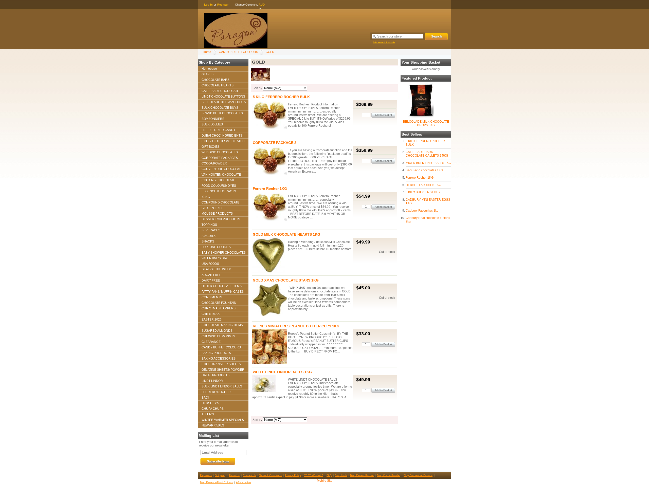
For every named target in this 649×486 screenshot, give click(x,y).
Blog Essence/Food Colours (216, 482)
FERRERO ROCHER (216, 392)
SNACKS (208, 241)
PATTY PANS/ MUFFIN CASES (223, 291)
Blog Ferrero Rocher (362, 475)
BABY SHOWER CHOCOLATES (224, 252)
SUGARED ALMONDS (217, 330)
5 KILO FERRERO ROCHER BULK (281, 97)
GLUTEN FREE (212, 208)
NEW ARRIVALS (213, 425)
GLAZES (207, 74)
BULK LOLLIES (212, 124)
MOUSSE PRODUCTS (217, 213)
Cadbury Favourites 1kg (422, 210)
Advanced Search (384, 42)
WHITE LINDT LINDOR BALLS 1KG (282, 372)
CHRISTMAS (211, 314)
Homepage (209, 68)
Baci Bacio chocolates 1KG (424, 170)
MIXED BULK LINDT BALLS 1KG (428, 163)
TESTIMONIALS (313, 475)
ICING (206, 197)
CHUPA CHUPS (213, 408)
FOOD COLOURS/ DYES (219, 186)
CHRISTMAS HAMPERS (219, 308)
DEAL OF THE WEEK (216, 269)
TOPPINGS (209, 225)
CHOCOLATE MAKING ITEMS (222, 325)
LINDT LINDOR (212, 381)
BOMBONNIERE (213, 119)
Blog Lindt (341, 475)
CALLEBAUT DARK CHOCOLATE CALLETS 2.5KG (427, 153)
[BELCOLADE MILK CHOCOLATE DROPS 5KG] (421, 117)
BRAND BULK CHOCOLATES (222, 113)
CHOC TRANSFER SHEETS (221, 364)
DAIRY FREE (211, 280)
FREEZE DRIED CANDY (219, 130)
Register (222, 4)
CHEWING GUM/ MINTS (218, 336)
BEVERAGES (211, 230)
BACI (205, 397)
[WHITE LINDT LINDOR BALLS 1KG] (269, 384)
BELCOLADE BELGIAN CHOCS (224, 102)
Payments (206, 475)
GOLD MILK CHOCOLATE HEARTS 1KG (286, 234)
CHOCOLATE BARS (215, 80)
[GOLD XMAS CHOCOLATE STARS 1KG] (269, 300)
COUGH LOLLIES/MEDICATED (223, 141)
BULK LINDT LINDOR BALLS (222, 386)
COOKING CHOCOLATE (218, 180)
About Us (234, 475)
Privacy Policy (293, 475)
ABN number (243, 482)
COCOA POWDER (214, 163)
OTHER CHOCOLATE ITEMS (222, 286)
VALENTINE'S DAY (215, 258)
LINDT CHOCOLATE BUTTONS (223, 96)
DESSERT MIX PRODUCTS (221, 219)
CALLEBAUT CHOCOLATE (220, 91)
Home (207, 52)
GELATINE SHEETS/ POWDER (223, 369)
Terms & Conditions (270, 475)
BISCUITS (208, 236)
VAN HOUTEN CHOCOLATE (221, 174)
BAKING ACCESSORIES (219, 358)
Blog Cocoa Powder (388, 475)
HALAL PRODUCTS (215, 375)
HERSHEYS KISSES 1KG (423, 185)
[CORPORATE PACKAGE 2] (269, 161)
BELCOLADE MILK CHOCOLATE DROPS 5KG (426, 123)
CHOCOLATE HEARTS (217, 85)
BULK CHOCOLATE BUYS (220, 107)
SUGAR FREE (211, 275)
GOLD (270, 52)
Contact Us (249, 475)
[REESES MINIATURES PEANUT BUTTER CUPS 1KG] (269, 347)
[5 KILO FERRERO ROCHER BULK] (269, 115)
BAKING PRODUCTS (216, 353)
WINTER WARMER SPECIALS (223, 420)
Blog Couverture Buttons (418, 475)
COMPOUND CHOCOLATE (220, 202)
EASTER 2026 (212, 319)
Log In (208, 4)
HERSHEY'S (210, 403)
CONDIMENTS (212, 297)
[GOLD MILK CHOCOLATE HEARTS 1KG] (269, 255)
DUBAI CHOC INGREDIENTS (222, 135)
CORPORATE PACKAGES (220, 158)
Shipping (220, 475)
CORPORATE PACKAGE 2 (274, 143)
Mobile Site (324, 480)
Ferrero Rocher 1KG (420, 177)
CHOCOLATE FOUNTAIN (219, 303)
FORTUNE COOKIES (216, 247)
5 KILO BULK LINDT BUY (423, 192)
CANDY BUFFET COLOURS (238, 52)
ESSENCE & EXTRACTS (219, 191)
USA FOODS (210, 264)
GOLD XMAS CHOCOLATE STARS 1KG (286, 280)
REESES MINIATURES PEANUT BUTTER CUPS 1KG (296, 326)
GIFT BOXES (210, 146)
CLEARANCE (211, 342)
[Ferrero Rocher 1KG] (269, 207)
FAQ (329, 475)
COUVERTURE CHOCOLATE (222, 169)
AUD (262, 4)
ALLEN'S (208, 414)
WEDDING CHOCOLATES (220, 152)
